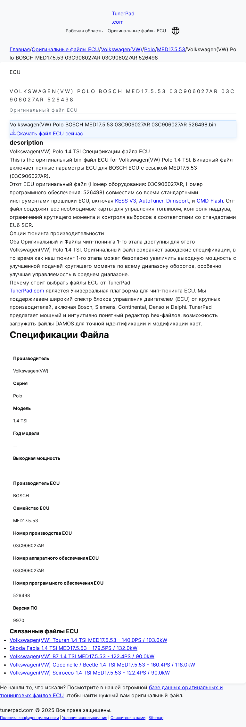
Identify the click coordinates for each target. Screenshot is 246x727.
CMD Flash (210, 200)
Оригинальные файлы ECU (137, 30)
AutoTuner (151, 200)
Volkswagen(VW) (121, 49)
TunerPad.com (27, 290)
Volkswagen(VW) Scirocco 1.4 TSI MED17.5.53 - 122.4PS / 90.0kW (90, 672)
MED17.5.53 (171, 49)
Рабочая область (84, 30)
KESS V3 (125, 200)
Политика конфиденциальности (29, 717)
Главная (20, 49)
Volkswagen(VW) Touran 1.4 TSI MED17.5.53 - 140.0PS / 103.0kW (88, 640)
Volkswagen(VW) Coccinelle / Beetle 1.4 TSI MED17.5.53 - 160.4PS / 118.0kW (102, 664)
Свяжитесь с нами (128, 717)
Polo (149, 49)
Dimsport (177, 200)
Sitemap (156, 717)
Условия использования (84, 717)
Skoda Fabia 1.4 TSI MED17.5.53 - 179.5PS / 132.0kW (73, 648)
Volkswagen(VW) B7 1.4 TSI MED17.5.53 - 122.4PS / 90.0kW (82, 656)
